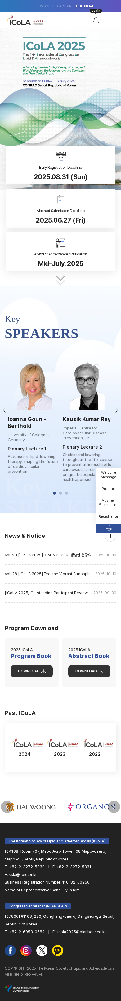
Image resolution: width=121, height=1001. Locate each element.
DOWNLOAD (29, 671)
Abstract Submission (109, 502)
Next (117, 410)
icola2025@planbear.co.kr (81, 931)
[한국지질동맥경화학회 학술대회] (24, 20)
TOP (109, 529)
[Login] (95, 20)
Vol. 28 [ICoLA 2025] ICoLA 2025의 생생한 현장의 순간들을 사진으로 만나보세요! (60, 555)
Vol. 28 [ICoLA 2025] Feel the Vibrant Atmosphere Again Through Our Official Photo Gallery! (60, 574)
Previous (4, 410)
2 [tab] (60, 493)
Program (108, 488)
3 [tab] (66, 493)
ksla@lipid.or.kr (23, 874)
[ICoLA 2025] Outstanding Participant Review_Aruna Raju (60, 592)
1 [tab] (54, 493)
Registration (108, 516)
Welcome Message (108, 475)
